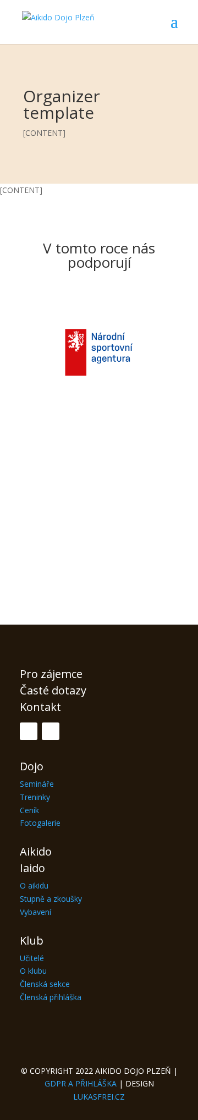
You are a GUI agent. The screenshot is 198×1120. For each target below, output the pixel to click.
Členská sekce (45, 984)
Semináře (37, 784)
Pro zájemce (51, 673)
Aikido (36, 851)
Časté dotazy (53, 690)
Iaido (32, 867)
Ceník (29, 810)
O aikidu (34, 885)
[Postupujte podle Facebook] (28, 731)
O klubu (33, 970)
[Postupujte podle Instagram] (50, 731)
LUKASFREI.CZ (99, 1096)
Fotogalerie (40, 823)
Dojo (31, 766)
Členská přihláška (50, 997)
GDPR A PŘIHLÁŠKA (81, 1083)
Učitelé (32, 958)
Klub (31, 940)
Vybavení (35, 912)
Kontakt (40, 706)
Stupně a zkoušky (51, 898)
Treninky (35, 797)
